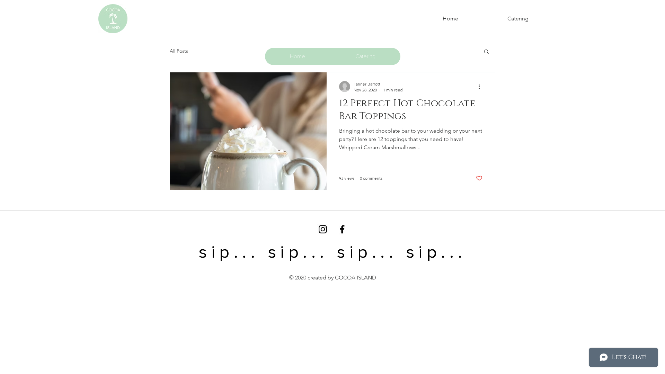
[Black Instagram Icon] (322, 229)
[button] (486, 52)
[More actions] (481, 86)
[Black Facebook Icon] (342, 229)
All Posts (179, 51)
